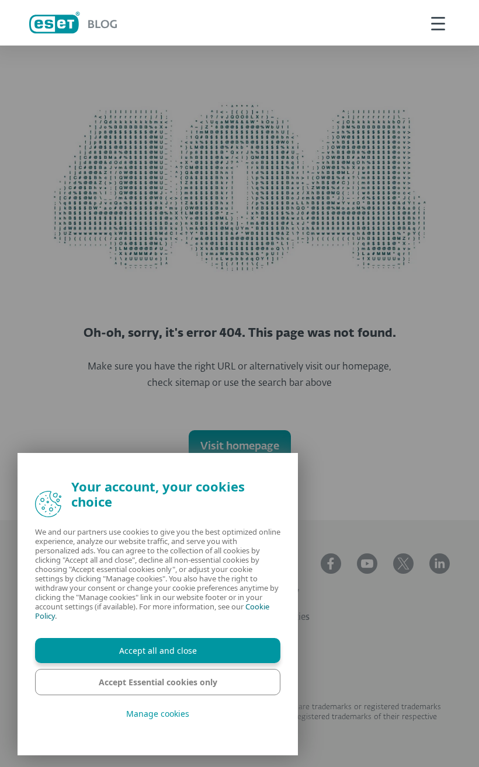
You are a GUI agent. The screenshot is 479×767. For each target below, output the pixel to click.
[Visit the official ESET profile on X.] (403, 563)
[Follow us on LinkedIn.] (439, 563)
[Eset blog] (73, 22)
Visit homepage (239, 446)
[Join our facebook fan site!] (331, 563)
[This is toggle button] (438, 23)
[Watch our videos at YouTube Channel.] (367, 563)
